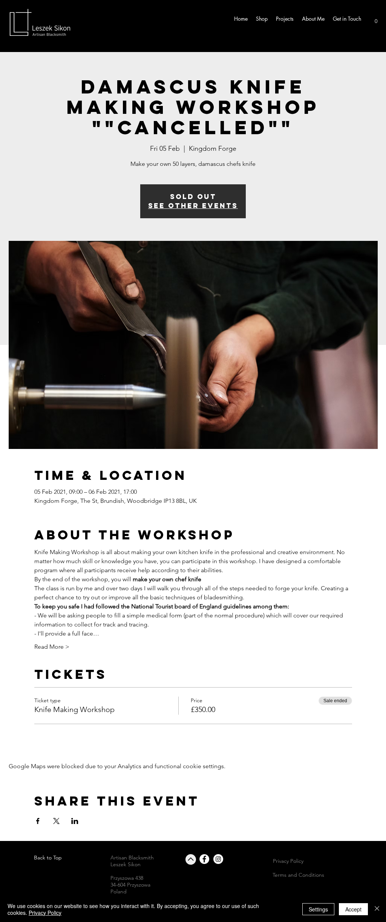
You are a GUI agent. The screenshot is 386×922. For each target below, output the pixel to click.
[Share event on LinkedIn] (74, 821)
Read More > (51, 646)
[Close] (376, 909)
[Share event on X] (56, 821)
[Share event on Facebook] (37, 821)
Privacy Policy (45, 912)
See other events (193, 205)
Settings (318, 909)
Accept (353, 909)
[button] (375, 19)
